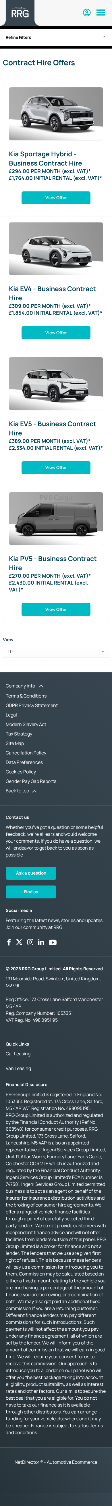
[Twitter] (19, 942)
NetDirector (27, 1462)
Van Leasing (18, 1068)
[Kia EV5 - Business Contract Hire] (56, 383)
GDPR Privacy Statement (32, 705)
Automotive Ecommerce (72, 1462)
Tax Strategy (19, 734)
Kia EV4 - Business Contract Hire (52, 293)
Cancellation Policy (26, 753)
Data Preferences (24, 762)
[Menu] (100, 13)
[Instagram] (30, 942)
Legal (11, 715)
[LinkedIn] (41, 942)
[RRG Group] (20, 13)
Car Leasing (18, 1053)
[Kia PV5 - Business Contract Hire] (56, 518)
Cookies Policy (21, 772)
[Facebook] (8, 942)
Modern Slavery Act (26, 724)
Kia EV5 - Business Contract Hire (52, 428)
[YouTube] (52, 942)
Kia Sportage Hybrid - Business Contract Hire (45, 158)
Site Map (15, 743)
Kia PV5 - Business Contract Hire (53, 563)
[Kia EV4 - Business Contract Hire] (56, 248)
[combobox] (56, 651)
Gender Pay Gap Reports (31, 781)
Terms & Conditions (26, 696)
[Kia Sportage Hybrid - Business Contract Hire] (56, 113)
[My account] (87, 13)
